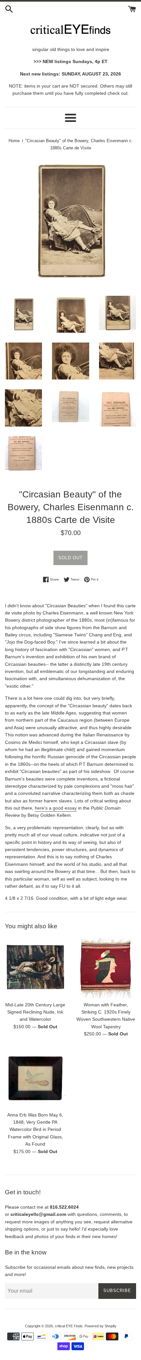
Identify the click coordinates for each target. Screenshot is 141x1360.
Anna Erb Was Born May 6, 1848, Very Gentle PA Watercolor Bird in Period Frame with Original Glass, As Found (35, 1129)
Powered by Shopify (100, 1326)
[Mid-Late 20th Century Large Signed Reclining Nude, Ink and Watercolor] (35, 967)
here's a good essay (56, 808)
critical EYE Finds (69, 1326)
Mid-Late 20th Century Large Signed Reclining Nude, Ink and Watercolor (35, 1012)
